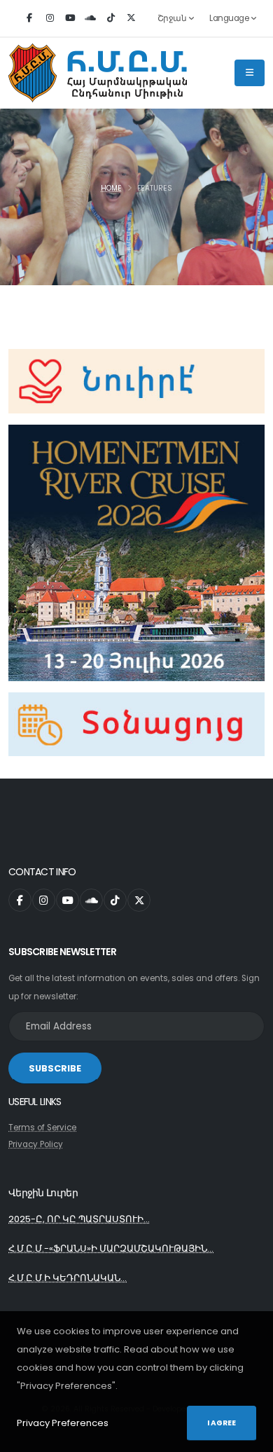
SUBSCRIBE (55, 1068)
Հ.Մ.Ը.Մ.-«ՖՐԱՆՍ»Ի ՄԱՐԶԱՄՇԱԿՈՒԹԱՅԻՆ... (111, 1248)
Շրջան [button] (173, 18)
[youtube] (70, 18)
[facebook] (29, 18)
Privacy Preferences (62, 1423)
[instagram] (49, 18)
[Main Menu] (249, 73)
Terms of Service (42, 1127)
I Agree (221, 1423)
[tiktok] (110, 18)
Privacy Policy (35, 1144)
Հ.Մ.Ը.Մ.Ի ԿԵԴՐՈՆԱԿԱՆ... (67, 1278)
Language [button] (230, 18)
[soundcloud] (90, 18)
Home (111, 188)
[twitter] (131, 18)
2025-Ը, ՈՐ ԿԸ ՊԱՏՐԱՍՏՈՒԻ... (79, 1219)
